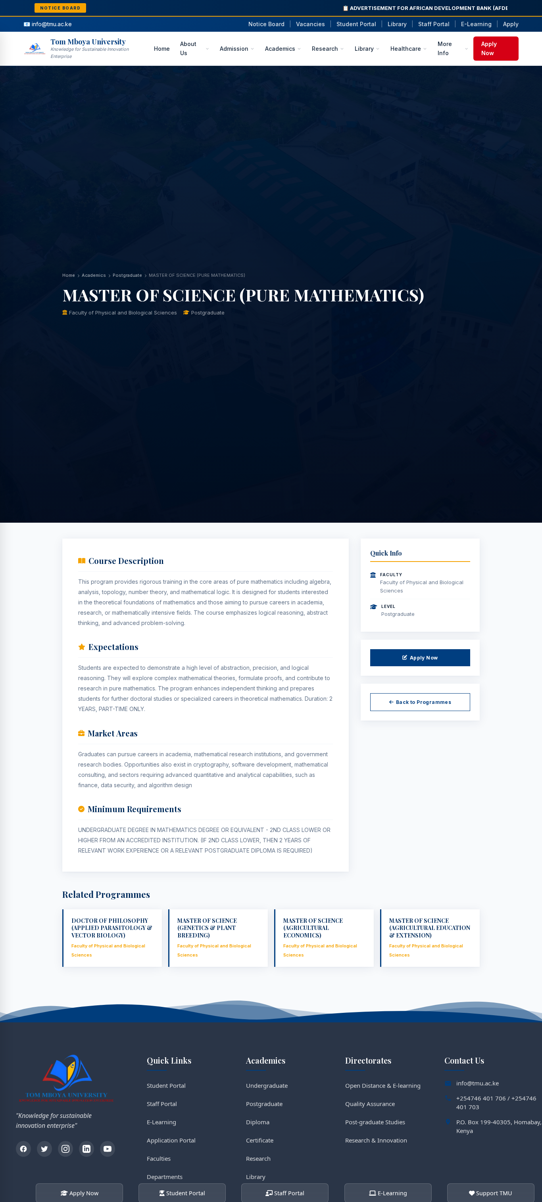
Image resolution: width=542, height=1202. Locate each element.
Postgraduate (127, 275)
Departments (165, 1177)
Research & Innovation (376, 1140)
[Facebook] (23, 1149)
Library (397, 24)
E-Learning (476, 24)
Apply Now (489, 48)
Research (325, 48)
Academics (280, 48)
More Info (445, 48)
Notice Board (266, 24)
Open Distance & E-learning (383, 1085)
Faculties (159, 1158)
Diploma (257, 1122)
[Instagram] (65, 1149)
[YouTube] (107, 1149)
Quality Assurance (370, 1104)
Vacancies (310, 24)
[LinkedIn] (86, 1149)
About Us (188, 48)
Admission (234, 48)
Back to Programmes (423, 702)
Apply (511, 24)
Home (162, 48)
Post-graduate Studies (375, 1122)
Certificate (259, 1140)
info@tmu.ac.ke (477, 1083)
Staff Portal (434, 24)
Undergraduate (267, 1085)
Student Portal (356, 24)
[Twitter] (44, 1149)
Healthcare (405, 48)
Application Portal (171, 1140)
